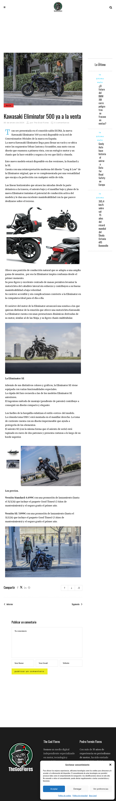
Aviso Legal (93, 795)
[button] (110, 764)
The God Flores (41, 122)
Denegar (77, 789)
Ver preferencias (100, 789)
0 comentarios (61, 122)
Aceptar (54, 789)
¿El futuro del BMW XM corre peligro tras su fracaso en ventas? (102, 104)
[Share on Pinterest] (29, 587)
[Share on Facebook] (17, 587)
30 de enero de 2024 (14, 122)
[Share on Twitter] (21, 587)
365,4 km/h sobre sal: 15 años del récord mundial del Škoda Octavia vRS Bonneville (103, 223)
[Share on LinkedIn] (25, 587)
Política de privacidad (80, 795)
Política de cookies (64, 795)
